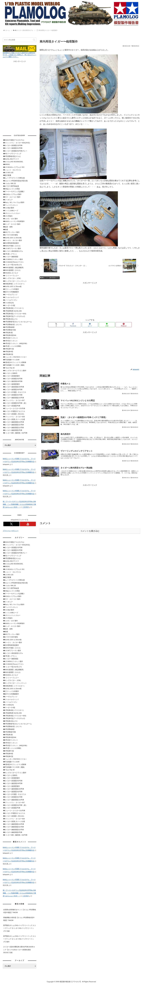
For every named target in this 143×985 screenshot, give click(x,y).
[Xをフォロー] (11, 524)
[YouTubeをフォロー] (28, 524)
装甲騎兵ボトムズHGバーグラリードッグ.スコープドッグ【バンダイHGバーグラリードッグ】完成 (19, 928)
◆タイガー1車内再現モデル (50, 278)
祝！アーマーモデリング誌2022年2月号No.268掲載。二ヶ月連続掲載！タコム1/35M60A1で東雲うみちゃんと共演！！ (19, 504)
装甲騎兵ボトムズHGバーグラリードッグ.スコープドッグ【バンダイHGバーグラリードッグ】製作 (19, 939)
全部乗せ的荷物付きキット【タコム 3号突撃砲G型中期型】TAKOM (19, 911)
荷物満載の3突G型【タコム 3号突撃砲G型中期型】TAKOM (19, 919)
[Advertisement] (90, 300)
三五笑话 (25, 507)
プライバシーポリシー (10, 531)
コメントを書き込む (90, 531)
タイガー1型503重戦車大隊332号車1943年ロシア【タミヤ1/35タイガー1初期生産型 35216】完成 (19, 949)
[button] (34, 39)
